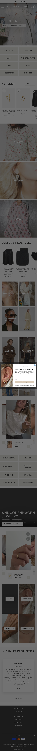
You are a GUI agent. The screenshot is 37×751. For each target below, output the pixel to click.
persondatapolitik (19, 384)
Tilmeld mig (24, 382)
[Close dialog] (35, 365)
